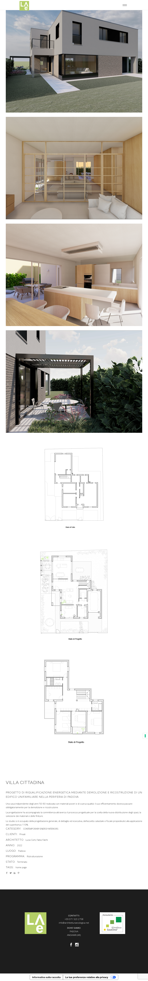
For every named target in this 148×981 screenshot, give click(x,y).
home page (21, 867)
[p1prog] (74, 702)
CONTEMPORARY (31, 828)
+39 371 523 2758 (74, 919)
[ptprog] (74, 595)
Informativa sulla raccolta (46, 977)
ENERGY (44, 828)
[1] (74, 61)
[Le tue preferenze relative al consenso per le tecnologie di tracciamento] (145, 736)
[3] (74, 275)
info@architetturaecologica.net (74, 922)
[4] (74, 168)
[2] (74, 381)
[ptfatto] (74, 488)
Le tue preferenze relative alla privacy (86, 977)
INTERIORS (53, 828)
